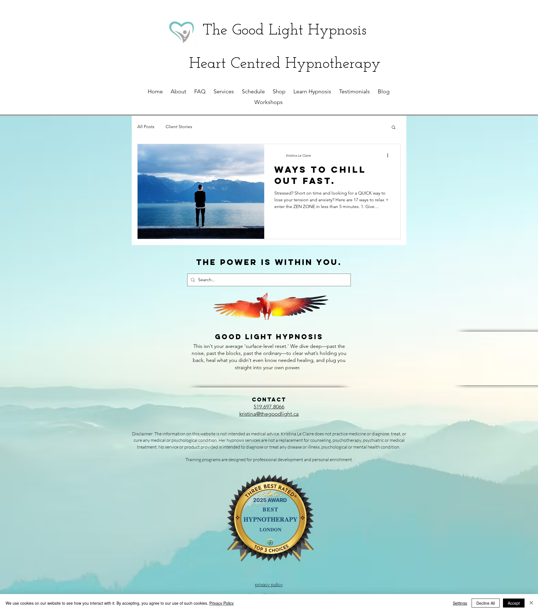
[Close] (531, 603)
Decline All (485, 603)
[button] (393, 128)
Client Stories (179, 126)
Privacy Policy (221, 603)
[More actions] (389, 155)
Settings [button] (460, 603)
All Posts (145, 126)
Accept (514, 603)
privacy (262, 584)
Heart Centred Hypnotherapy (285, 64)
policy (276, 584)
